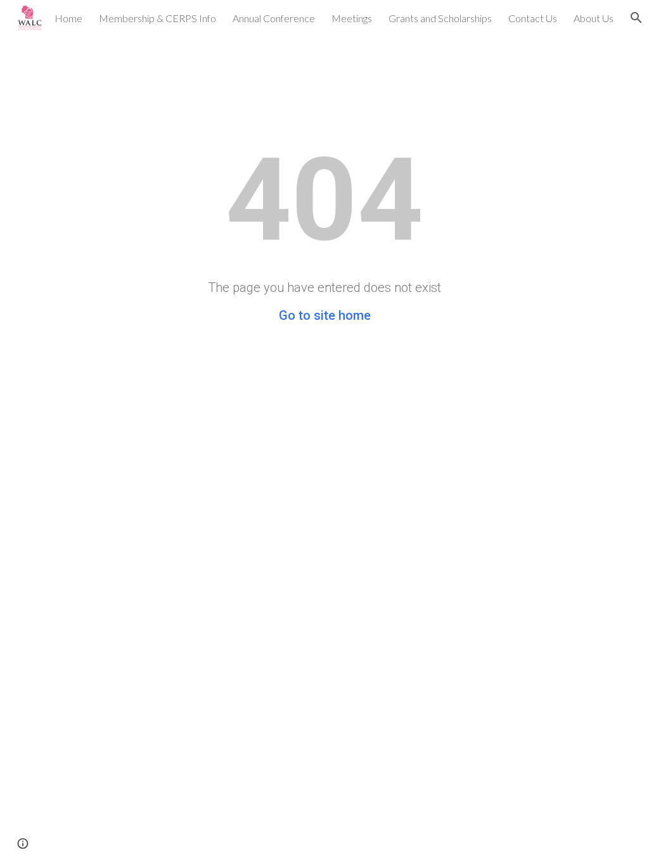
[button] (23, 843)
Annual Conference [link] (274, 18)
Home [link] (68, 18)
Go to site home (325, 315)
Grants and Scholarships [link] (440, 18)
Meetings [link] (351, 18)
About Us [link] (594, 18)
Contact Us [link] (532, 18)
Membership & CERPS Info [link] (157, 18)
